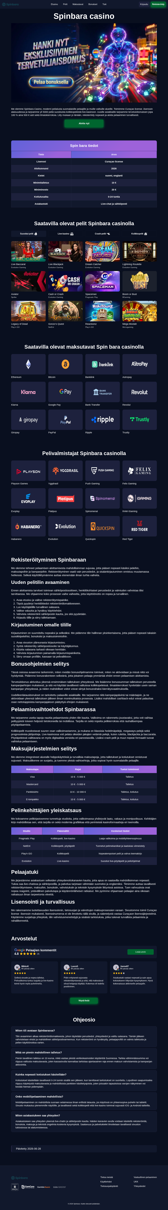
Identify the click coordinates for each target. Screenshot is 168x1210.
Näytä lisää (84, 1000)
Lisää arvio (140, 952)
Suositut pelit (26, 234)
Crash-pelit (100, 234)
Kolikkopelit (137, 234)
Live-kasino (63, 234)
